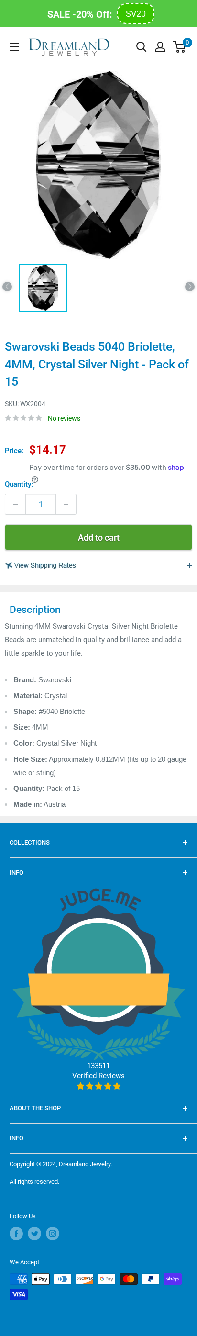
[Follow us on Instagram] (52, 1233)
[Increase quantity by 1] (66, 504)
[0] (180, 47)
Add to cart (99, 538)
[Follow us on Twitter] (34, 1233)
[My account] (160, 47)
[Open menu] (14, 47)
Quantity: (19, 484)
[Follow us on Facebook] (16, 1233)
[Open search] (141, 47)
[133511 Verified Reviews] (98, 1086)
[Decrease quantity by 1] (15, 504)
